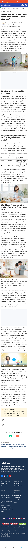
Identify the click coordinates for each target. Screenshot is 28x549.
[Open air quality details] (6, 547)
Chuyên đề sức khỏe (5, 481)
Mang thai (3, 8)
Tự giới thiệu (17, 492)
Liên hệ (16, 502)
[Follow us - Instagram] (4, 476)
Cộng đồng (17, 483)
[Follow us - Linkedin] (7, 476)
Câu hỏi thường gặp (5, 505)
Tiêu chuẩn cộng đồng (6, 507)
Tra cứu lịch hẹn (18, 485)
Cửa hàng (3, 485)
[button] (14, 11)
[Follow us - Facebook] (2, 476)
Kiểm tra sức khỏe (18, 481)
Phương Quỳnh (8, 26)
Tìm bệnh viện (4, 483)
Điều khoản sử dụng (5, 492)
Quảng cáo (16, 499)
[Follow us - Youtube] (10, 476)
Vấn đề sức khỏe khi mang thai (19, 8)
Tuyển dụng (17, 497)
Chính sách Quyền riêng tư (7, 495)
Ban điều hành (17, 495)
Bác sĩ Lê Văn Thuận (16, 22)
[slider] (6, 365)
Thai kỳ (8, 8)
